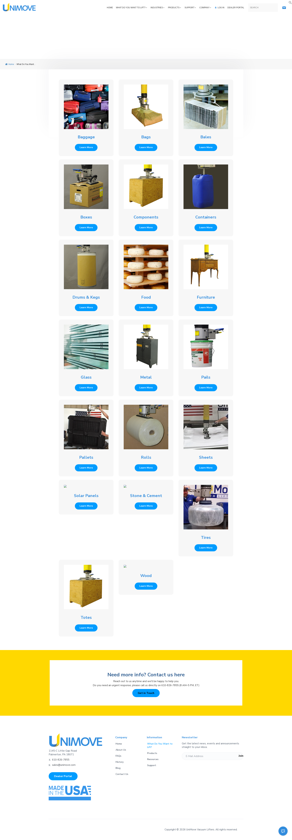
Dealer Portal (63, 776)
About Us (121, 749)
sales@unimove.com (64, 765)
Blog (118, 768)
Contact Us (122, 774)
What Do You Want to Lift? (160, 745)
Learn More (86, 147)
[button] (290, 3)
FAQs (118, 756)
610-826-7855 (60, 759)
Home (11, 64)
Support (151, 765)
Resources (153, 759)
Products (152, 753)
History (120, 762)
